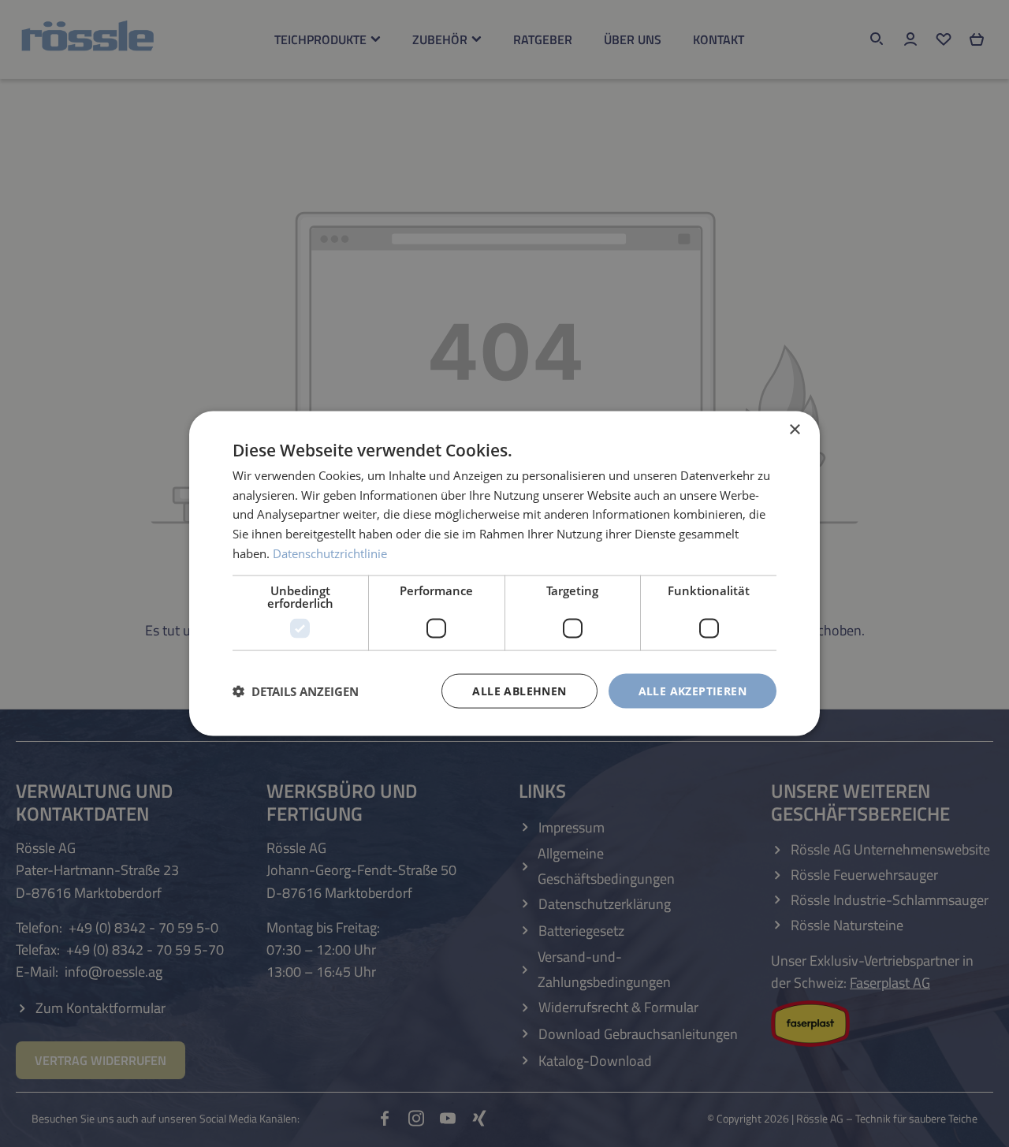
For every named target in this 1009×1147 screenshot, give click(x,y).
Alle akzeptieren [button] (693, 690)
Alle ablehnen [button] (519, 690)
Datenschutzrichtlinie (330, 552)
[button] (296, 691)
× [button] (794, 429)
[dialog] (504, 573)
